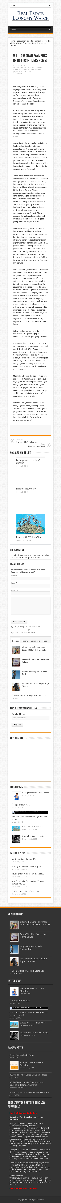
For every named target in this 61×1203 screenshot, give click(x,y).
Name (13, 576)
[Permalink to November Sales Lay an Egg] (16, 839)
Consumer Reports (25, 41)
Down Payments (36, 67)
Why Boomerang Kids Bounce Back (31, 947)
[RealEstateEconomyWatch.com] (30, 18)
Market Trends (26, 71)
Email (13, 583)
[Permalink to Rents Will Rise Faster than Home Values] (16, 662)
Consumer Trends (42, 41)
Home (12, 41)
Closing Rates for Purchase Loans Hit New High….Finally (35, 923)
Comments (35, 641)
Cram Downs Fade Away (21, 1055)
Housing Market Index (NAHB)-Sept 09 (28, 874)
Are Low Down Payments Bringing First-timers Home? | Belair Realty (30, 556)
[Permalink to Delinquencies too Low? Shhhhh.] (16, 796)
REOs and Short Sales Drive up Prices (28, 1074)
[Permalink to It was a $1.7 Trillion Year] (30, 524)
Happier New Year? (26, 488)
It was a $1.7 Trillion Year (27, 441)
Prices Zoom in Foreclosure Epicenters (29, 1092)
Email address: (19, 714)
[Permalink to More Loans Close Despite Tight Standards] (16, 687)
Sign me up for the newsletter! (27, 626)
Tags (45, 641)
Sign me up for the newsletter (23, 632)
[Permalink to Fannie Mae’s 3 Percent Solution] (14, 1066)
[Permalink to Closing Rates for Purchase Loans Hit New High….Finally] (16, 650)
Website (14, 590)
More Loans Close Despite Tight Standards (33, 960)
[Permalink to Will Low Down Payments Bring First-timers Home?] (30, 812)
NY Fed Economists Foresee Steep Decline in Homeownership (26, 1083)
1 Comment (17, 73)
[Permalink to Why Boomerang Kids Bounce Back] (16, 674)
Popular (15, 641)
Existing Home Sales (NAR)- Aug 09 (26, 866)
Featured (16, 69)
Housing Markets (27, 69)
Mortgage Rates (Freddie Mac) (24, 859)
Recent (25, 641)
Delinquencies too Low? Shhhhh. (35, 793)
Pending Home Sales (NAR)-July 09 (26, 891)
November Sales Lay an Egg (34, 836)
